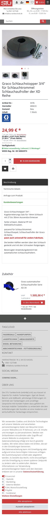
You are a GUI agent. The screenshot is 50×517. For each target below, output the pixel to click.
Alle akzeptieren (25, 501)
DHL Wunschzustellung (16, 487)
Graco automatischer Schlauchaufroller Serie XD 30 (31, 284)
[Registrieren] (22, 2)
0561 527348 (11, 362)
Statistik (9, 479)
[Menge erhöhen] (10, 159)
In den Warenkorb (31, 161)
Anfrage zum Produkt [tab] (13, 195)
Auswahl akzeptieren (25, 506)
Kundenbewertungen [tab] (13, 202)
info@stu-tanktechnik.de (13, 13)
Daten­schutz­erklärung (33, 471)
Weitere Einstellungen (12, 496)
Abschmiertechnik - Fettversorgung (22, 348)
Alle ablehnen (25, 512)
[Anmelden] (17, 2)
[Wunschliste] (32, 2)
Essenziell (10, 476)
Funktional (11, 493)
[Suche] (43, 21)
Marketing (10, 482)
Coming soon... (9, 377)
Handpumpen (24, 334)
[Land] (27, 2)
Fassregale (9, 334)
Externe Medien (13, 484)
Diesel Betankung (12, 344)
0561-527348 (13, 11)
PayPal (9, 490)
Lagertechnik (10, 339)
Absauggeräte (26, 339)
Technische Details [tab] (12, 189)
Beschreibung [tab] (10, 182)
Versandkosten (21, 134)
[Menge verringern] (10, 162)
